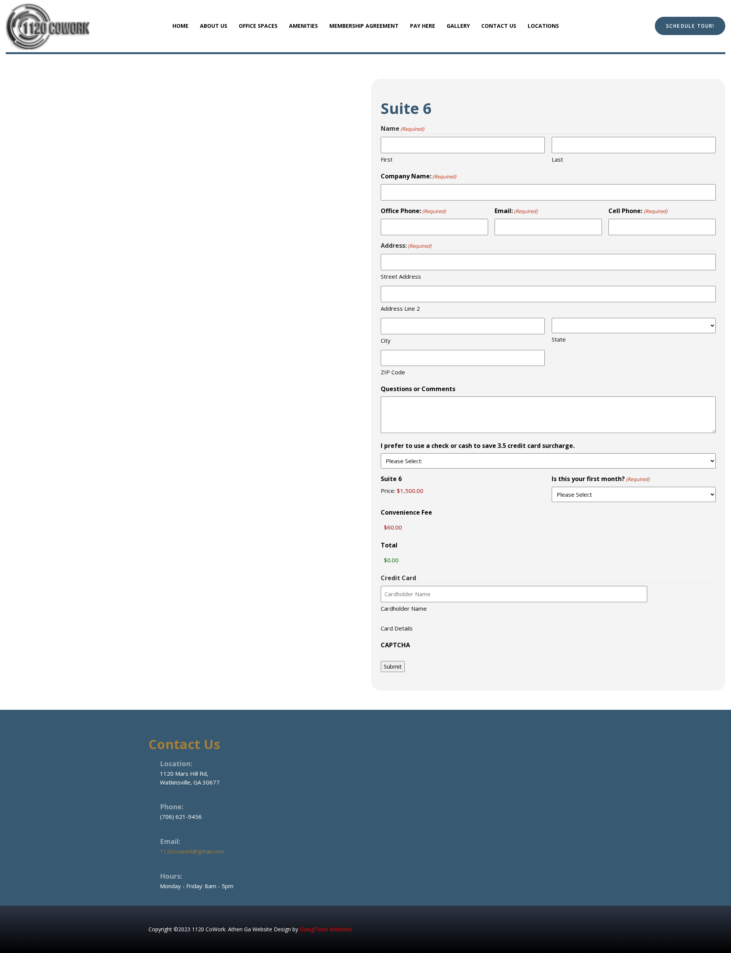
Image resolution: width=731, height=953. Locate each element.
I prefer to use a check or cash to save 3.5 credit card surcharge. (478, 445)
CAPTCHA (395, 645)
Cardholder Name (404, 608)
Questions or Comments (418, 389)
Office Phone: (413, 211)
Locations (543, 25)
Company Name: (418, 176)
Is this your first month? (601, 479)
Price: (388, 490)
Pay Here (422, 25)
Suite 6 (391, 479)
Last (557, 159)
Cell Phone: (637, 211)
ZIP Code (393, 372)
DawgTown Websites (326, 929)
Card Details (397, 628)
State (559, 339)
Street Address (401, 276)
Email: (516, 211)
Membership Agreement (364, 25)
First (387, 159)
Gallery (458, 25)
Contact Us (498, 25)
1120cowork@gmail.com (192, 851)
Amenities (303, 25)
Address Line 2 (400, 308)
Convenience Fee (406, 512)
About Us (213, 25)
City (386, 340)
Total (389, 545)
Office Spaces (258, 25)
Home (180, 25)
